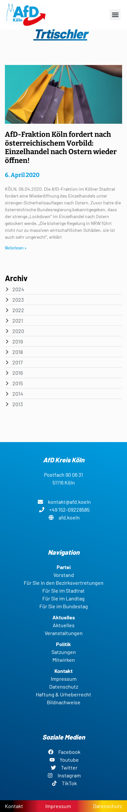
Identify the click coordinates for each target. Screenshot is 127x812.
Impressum (58, 806)
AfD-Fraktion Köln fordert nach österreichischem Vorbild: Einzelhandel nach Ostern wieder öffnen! (61, 147)
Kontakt (14, 806)
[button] (115, 14)
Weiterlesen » (16, 247)
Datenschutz (107, 806)
